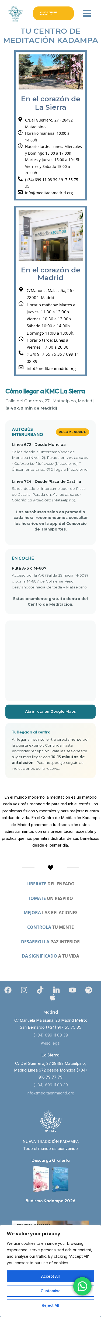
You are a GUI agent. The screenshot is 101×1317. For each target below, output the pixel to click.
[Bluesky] (52, 997)
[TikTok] (40, 990)
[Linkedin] (56, 990)
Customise (51, 1290)
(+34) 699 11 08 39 (50, 1035)
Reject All (50, 1305)
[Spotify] (88, 990)
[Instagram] (24, 990)
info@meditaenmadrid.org (50, 1093)
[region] (50, 1271)
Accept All (50, 1276)
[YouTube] (72, 990)
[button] (53, 13)
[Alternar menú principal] (87, 13)
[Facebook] (8, 990)
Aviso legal (50, 1043)
